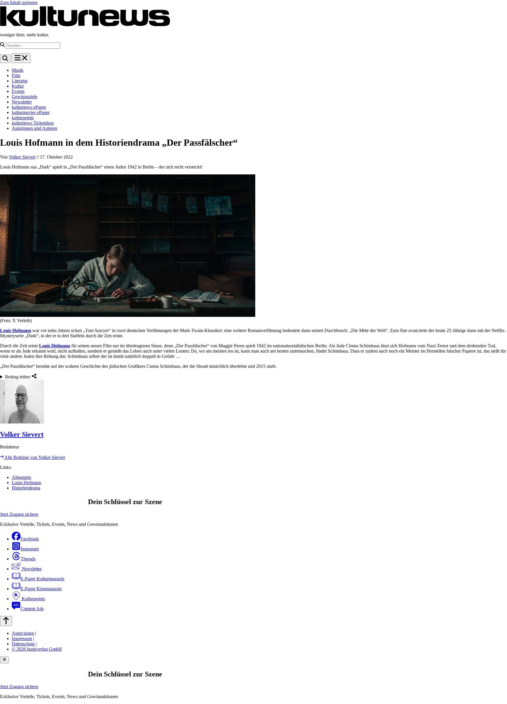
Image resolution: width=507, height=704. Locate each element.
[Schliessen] (4, 660)
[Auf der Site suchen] (5, 59)
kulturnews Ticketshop (33, 122)
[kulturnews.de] (85, 24)
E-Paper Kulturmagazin (42, 578)
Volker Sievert (22, 156)
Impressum (22, 638)
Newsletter (22, 101)
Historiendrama (26, 487)
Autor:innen (23, 633)
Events (18, 91)
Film (16, 75)
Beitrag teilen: (18, 376)
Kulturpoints (33, 598)
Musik (17, 70)
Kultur (18, 86)
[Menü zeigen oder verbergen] (21, 58)
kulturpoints (23, 117)
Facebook (30, 538)
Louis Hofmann (15, 330)
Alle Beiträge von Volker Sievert (34, 457)
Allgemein (21, 477)
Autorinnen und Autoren (34, 128)
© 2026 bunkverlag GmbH (37, 649)
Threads (28, 558)
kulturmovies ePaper (31, 112)
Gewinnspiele (24, 96)
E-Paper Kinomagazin (41, 588)
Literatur (20, 80)
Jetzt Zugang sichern (19, 514)
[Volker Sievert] (253, 402)
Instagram (30, 548)
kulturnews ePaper (29, 107)
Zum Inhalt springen (19, 2)
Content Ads (32, 608)
